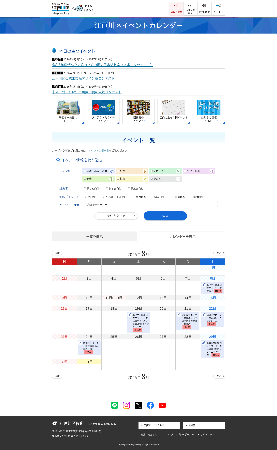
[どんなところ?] (83, 8)
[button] (204, 9)
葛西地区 (141, 197)
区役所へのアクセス (154, 425)
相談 (122, 178)
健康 (89, 178)
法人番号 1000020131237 (102, 424)
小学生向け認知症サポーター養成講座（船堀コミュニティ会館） (214, 349)
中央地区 (91, 197)
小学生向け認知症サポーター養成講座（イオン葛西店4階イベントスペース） (140, 322)
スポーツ (158, 171)
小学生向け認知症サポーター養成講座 (214, 288)
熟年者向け (114, 188)
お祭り (124, 171)
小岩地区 (160, 197)
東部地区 (180, 197)
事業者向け (137, 188)
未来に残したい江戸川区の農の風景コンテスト (86, 92)
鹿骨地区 (199, 197)
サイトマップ (207, 434)
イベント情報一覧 (98, 150)
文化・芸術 (193, 171)
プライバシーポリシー (182, 434)
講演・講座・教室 (96, 171)
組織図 (191, 425)
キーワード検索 (69, 205)
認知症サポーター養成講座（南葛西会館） (90, 347)
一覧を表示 (94, 236)
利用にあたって (149, 434)
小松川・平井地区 (116, 197)
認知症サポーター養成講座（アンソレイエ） (214, 319)
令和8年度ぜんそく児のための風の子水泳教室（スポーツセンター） (102, 64)
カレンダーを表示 (182, 236)
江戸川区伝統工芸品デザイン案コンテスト (83, 78)
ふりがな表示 (190, 11)
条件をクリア (116, 215)
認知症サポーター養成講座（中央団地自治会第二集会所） (189, 321)
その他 (157, 178)
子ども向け (92, 188)
